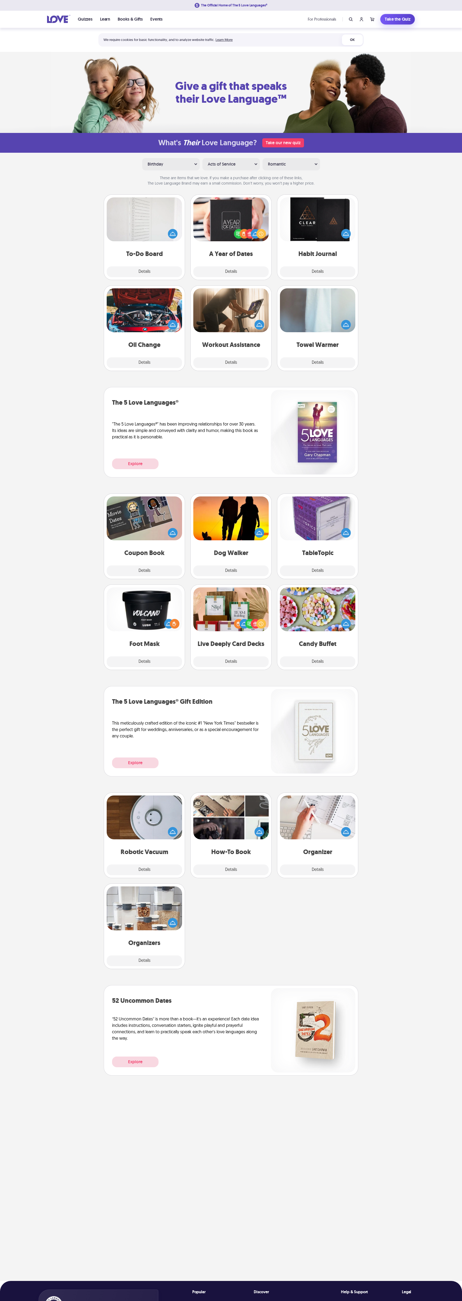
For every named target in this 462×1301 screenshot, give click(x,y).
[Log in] (361, 19)
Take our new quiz (283, 143)
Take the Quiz (397, 19)
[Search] (351, 19)
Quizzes (85, 19)
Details (144, 272)
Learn (105, 19)
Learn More (224, 39)
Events (156, 19)
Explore (135, 463)
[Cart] (372, 19)
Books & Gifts (130, 19)
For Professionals (322, 19)
